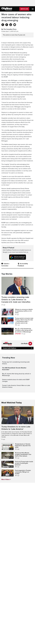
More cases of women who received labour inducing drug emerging (16, 17)
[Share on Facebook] (6, 24)
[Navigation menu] (33, 9)
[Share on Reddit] (10, 24)
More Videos (5, 479)
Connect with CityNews (9, 348)
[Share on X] (2, 24)
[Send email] (14, 24)
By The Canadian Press (9, 29)
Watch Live (24, 9)
